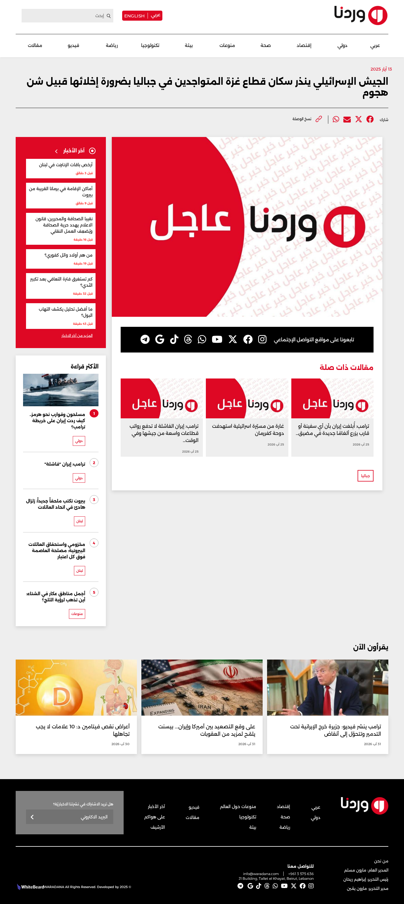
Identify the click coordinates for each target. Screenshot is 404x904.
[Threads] (188, 339)
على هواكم (154, 817)
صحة (266, 45)
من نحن (381, 861)
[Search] (109, 16)
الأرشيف (158, 827)
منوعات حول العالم (238, 806)
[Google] (159, 339)
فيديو (73, 45)
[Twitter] (358, 119)
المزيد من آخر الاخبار (77, 335)
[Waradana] (361, 15)
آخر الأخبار (156, 806)
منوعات (227, 45)
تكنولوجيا (150, 45)
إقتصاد (304, 45)
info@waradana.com (261, 874)
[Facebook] (370, 119)
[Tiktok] (174, 339)
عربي (155, 14)
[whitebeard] (30, 887)
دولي (342, 45)
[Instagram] (262, 339)
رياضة (112, 45)
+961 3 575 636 (301, 874)
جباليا (365, 476)
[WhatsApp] (202, 339)
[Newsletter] (32, 817)
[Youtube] (217, 339)
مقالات (35, 45)
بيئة (189, 45)
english (134, 16)
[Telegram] (145, 339)
